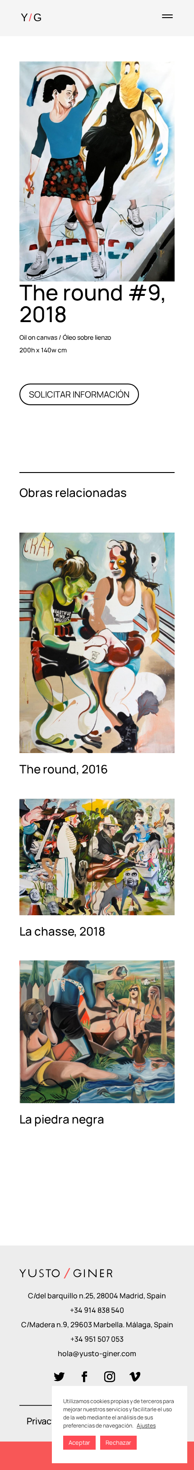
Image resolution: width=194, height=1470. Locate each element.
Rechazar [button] (118, 1442)
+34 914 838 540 (97, 1310)
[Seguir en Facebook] (84, 1377)
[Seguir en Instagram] (109, 1377)
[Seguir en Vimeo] (135, 1377)
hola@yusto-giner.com (97, 1353)
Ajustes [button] (146, 1425)
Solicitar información (79, 394)
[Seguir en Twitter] (59, 1377)
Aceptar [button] (79, 1442)
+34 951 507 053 (97, 1339)
